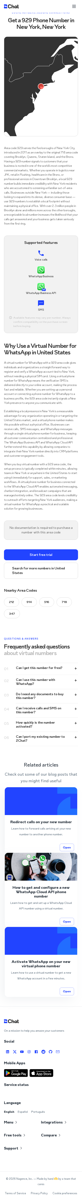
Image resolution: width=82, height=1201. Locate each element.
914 (29, 602)
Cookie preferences (65, 1193)
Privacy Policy (39, 1193)
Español (23, 1112)
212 (11, 602)
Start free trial (41, 554)
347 (12, 614)
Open (67, 847)
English (9, 1112)
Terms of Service (15, 1193)
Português (38, 1112)
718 (64, 602)
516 (46, 602)
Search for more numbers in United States (38, 570)
